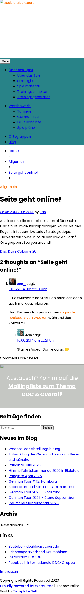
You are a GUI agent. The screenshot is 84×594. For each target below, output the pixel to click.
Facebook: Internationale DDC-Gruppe (42, 562)
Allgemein (8, 186)
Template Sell (25, 591)
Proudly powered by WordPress (27, 585)
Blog (12, 141)
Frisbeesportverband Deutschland (38, 551)
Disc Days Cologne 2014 (20, 251)
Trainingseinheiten (32, 91)
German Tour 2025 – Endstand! (35, 492)
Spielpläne (26, 127)
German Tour (28, 116)
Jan (43, 211)
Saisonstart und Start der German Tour (42, 486)
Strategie (25, 80)
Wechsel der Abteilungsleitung (34, 448)
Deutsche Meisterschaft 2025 (34, 503)
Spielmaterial (28, 86)
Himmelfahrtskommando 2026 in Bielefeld (44, 470)
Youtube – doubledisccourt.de (34, 546)
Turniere (24, 111)
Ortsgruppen (20, 136)
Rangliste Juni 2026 (25, 465)
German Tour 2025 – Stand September (42, 497)
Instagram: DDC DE (25, 557)
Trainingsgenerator (33, 97)
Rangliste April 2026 (25, 475)
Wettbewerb (20, 105)
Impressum (9, 571)
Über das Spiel (21, 69)
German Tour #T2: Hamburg (33, 481)
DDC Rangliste (29, 122)
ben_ (21, 283)
